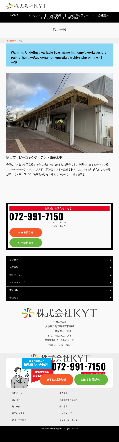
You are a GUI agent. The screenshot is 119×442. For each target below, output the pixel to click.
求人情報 (73, 18)
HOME (14, 15)
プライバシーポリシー (70, 420)
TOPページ (17, 393)
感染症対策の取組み (69, 400)
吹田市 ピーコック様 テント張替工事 (34, 157)
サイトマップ (66, 413)
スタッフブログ (49, 18)
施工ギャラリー (79, 15)
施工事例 (55, 15)
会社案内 (103, 15)
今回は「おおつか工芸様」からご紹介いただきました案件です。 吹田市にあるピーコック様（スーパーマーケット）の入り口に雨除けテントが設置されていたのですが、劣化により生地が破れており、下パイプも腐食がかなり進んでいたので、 (58, 169)
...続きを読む (78, 174)
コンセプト (34, 15)
